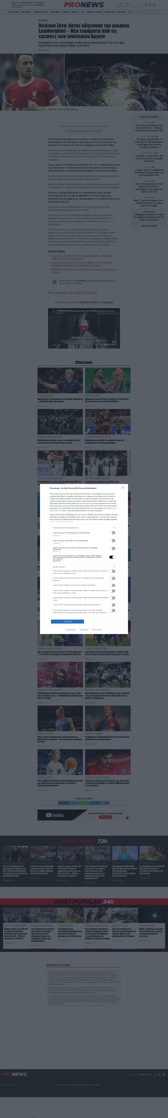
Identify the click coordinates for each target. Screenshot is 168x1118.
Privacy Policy (97, 630)
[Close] (123, 488)
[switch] (112, 532)
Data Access (84, 630)
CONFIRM (67, 621)
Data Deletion (71, 630)
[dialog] (84, 559)
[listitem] (84, 527)
